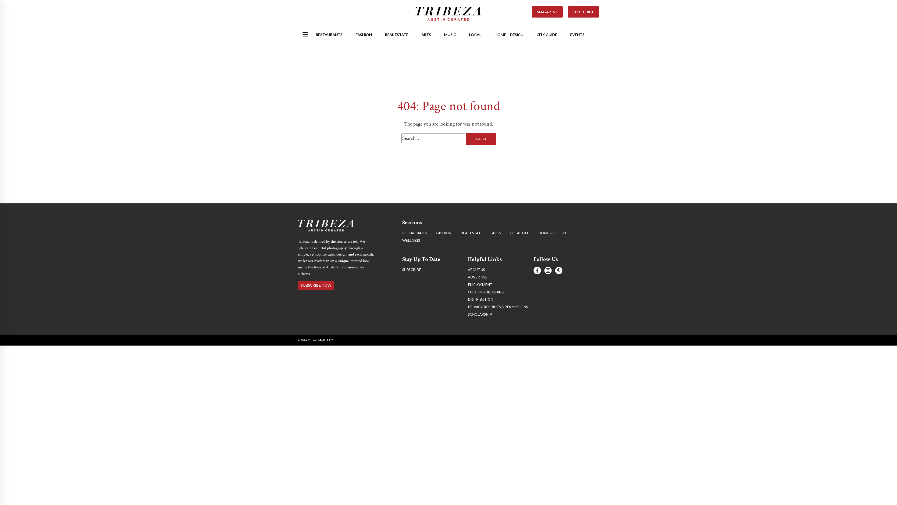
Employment (480, 284)
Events (577, 34)
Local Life (519, 233)
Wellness (411, 240)
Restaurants (329, 34)
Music (450, 34)
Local (475, 34)
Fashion (364, 34)
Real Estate (396, 34)
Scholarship (480, 314)
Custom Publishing (486, 292)
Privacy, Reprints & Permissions (498, 307)
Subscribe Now (316, 285)
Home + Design (509, 34)
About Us (476, 269)
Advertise (477, 277)
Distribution (480, 299)
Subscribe (411, 269)
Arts (426, 34)
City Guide (547, 34)
